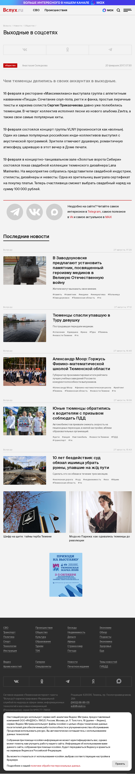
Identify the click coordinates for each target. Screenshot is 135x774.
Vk (71, 217)
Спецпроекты (43, 666)
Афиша (71, 641)
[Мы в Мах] (108, 10)
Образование (43, 641)
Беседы (72, 627)
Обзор (103, 632)
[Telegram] (67, 681)
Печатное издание (78, 666)
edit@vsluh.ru (78, 706)
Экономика (106, 641)
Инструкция (10, 650)
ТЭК (37, 650)
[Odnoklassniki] (42, 681)
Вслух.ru (13, 10)
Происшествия (55, 10)
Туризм (39, 646)
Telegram (94, 211)
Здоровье (105, 646)
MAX (108, 217)
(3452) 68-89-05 (80, 702)
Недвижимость (76, 632)
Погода (72, 650)
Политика (8, 637)
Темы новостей (108, 662)
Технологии (9, 646)
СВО (36, 10)
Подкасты (105, 637)
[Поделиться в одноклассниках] (67, 50)
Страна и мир (75, 646)
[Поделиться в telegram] (110, 50)
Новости (18, 26)
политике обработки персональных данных (55, 765)
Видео (7, 662)
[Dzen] (93, 681)
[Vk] (16, 681)
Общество (29, 26)
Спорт (7, 641)
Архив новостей (12, 666)
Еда (102, 650)
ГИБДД (104, 666)
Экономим (105, 627)
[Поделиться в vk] (24, 50)
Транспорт (9, 632)
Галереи (40, 662)
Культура (40, 637)
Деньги (72, 637)
